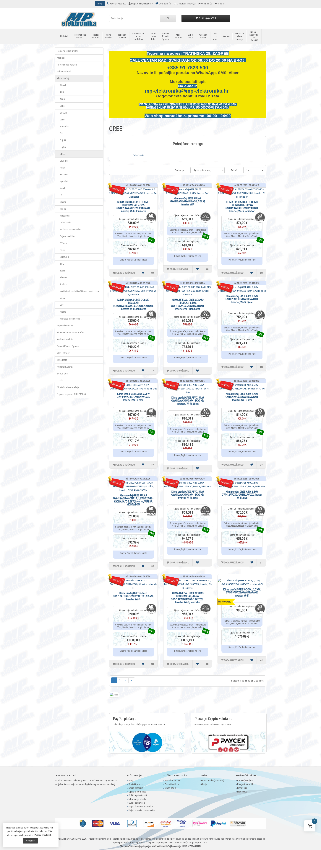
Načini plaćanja (136, 788)
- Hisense (62, 174)
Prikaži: (234, 170)
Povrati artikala (172, 784)
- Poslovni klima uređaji (69, 229)
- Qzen (61, 250)
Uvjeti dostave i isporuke (141, 806)
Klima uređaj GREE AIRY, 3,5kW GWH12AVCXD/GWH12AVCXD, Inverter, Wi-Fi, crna (187, 494)
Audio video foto (153, 36)
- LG (59, 195)
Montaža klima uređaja (239, 36)
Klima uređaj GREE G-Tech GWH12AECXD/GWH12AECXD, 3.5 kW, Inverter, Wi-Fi (133, 596)
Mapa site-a (170, 788)
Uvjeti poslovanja (137, 802)
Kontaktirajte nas (173, 780)
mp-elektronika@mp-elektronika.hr (187, 91)
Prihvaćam (30, 840)
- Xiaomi (61, 311)
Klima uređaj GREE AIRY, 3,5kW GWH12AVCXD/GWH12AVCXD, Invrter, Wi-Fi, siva (242, 494)
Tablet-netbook (64, 71)
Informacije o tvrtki (138, 799)
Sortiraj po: (180, 170)
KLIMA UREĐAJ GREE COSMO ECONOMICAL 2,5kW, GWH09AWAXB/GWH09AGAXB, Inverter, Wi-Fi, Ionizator (133, 206)
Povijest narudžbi (245, 784)
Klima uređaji (108, 36)
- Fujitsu (62, 147)
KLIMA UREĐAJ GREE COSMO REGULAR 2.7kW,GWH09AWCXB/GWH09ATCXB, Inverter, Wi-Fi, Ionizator (133, 304)
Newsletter (242, 791)
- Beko (61, 105)
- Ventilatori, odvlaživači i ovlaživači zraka (78, 291)
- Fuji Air (62, 140)
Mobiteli (64, 36)
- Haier (61, 167)
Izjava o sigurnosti (137, 791)
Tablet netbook (96, 36)
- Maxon (61, 202)
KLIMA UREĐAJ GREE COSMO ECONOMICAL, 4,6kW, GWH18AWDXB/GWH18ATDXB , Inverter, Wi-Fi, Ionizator (187, 598)
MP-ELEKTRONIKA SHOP (67, 838)
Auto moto (190, 36)
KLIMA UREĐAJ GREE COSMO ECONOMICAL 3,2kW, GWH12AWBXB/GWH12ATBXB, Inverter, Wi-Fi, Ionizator (242, 206)
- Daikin (61, 119)
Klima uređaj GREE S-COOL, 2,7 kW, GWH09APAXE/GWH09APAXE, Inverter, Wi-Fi (242, 592)
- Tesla (61, 270)
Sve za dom (215, 36)
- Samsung (63, 257)
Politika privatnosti (138, 795)
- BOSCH (62, 112)
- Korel (61, 188)
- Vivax (61, 298)
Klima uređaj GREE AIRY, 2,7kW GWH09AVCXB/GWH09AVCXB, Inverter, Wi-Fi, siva (242, 397)
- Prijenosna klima (66, 236)
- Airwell (61, 85)
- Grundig (62, 160)
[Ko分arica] (310, 826)
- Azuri (61, 99)
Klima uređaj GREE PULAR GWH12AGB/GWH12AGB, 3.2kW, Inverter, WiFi (187, 201)
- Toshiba (62, 284)
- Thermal (62, 277)
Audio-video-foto (65, 339)
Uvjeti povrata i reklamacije (142, 810)
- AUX (60, 92)
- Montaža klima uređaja (69, 318)
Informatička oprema (80, 36)
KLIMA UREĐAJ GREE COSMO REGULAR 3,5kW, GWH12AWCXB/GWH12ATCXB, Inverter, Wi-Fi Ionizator (187, 304)
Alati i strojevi (178, 36)
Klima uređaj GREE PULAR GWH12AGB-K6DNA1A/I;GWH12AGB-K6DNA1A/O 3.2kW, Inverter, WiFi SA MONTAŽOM (133, 500)
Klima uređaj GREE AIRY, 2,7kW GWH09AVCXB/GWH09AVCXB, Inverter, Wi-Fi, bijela (242, 299)
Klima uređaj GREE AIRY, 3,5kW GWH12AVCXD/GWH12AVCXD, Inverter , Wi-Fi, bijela (187, 400)
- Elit (60, 133)
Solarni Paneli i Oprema (165, 36)
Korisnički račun (245, 780)
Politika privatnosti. (43, 835)
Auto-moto (62, 359)
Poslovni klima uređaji (67, 51)
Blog (131, 780)
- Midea (61, 208)
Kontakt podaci (136, 784)
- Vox (60, 305)
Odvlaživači (138, 155)
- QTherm (62, 243)
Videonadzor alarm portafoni (138, 36)
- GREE (61, 154)
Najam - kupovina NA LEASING (253, 36)
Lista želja (242, 788)
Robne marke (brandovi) (212, 780)
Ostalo (226, 36)
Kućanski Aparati (203, 36)
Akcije (204, 784)
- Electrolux (63, 126)
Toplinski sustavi (122, 36)
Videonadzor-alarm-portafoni (71, 332)
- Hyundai (62, 181)
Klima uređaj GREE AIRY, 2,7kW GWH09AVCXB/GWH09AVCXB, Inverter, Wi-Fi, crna (133, 397)
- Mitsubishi (63, 215)
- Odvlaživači (64, 222)
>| (131, 680)
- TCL (60, 263)
